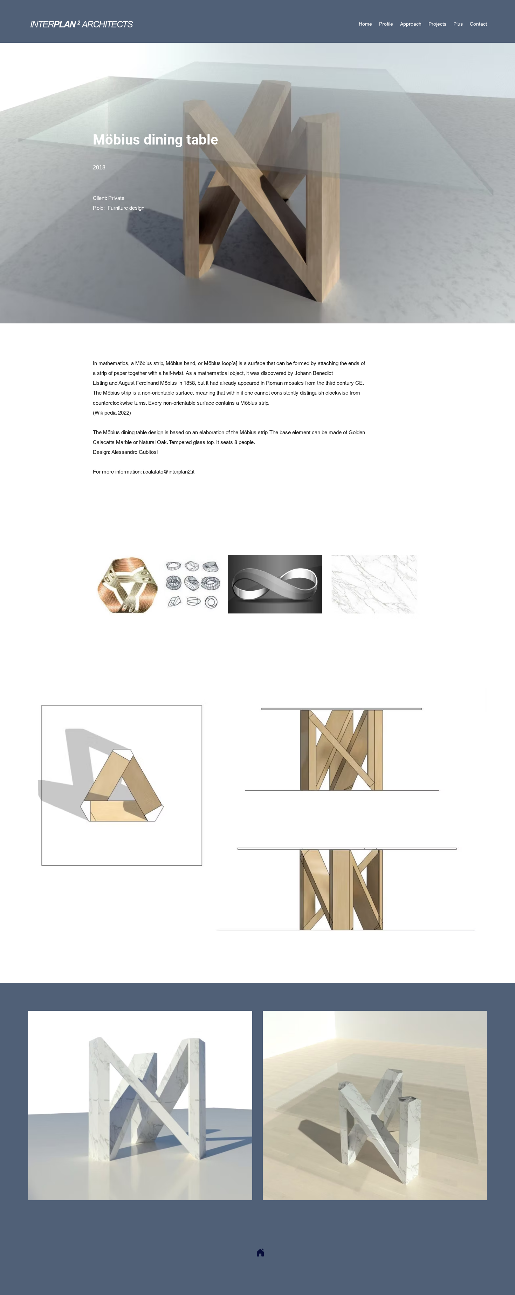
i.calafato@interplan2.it (168, 472)
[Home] (260, 1252)
